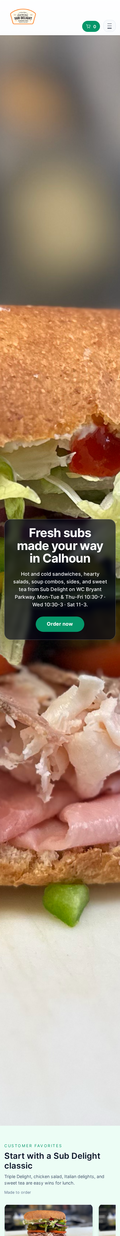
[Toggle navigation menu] (109, 26)
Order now (60, 624)
